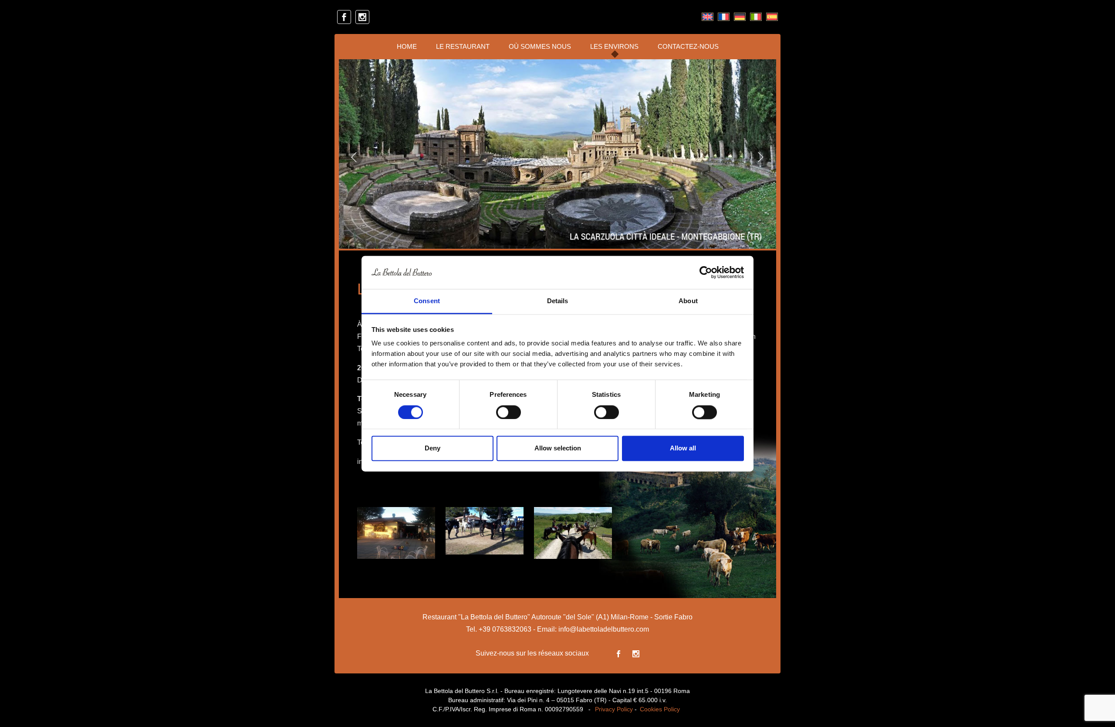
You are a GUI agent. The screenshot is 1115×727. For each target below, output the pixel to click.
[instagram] (362, 17)
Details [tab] (557, 301)
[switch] (508, 412)
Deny (432, 448)
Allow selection (557, 448)
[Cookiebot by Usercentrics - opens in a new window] (706, 272)
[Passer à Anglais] (707, 17)
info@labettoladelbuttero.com (603, 629)
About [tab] (688, 301)
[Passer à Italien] (756, 17)
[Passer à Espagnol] (772, 17)
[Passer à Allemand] (740, 17)
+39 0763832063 (505, 629)
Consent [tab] (427, 301)
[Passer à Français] (724, 17)
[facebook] (344, 17)
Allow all (683, 448)
